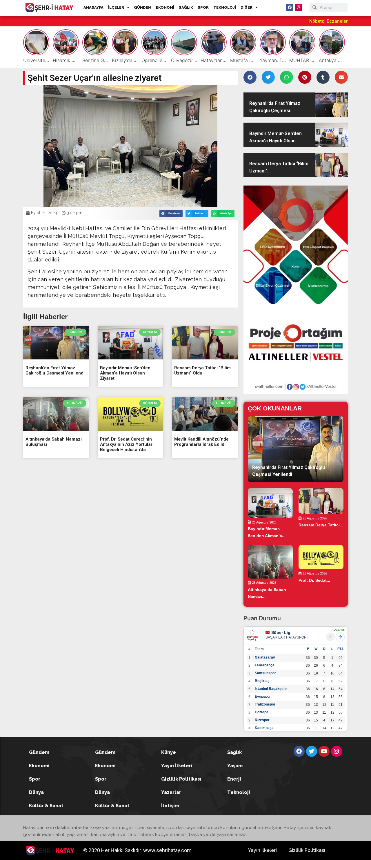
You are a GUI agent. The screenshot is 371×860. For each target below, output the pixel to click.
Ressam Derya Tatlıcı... (321, 525)
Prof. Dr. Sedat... (314, 580)
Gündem (39, 752)
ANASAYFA (93, 7)
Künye (168, 752)
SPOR (203, 7)
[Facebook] (289, 7)
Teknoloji (238, 792)
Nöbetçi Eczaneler (328, 21)
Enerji (234, 779)
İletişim (170, 805)
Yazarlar (171, 792)
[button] (171, 213)
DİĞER (246, 7)
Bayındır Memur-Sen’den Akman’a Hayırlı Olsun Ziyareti (125, 373)
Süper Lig (280, 632)
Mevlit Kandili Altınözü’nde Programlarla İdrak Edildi (201, 442)
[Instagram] (298, 7)
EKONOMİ (165, 7)
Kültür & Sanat (46, 805)
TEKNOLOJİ (224, 7)
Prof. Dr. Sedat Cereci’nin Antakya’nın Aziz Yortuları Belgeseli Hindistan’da (127, 444)
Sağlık (234, 752)
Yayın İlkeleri (176, 765)
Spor (34, 779)
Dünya (36, 792)
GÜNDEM (142, 7)
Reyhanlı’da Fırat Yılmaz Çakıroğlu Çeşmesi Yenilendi (55, 370)
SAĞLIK (186, 7)
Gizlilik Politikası (181, 779)
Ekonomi (39, 765)
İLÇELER (116, 7)
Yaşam (235, 765)
